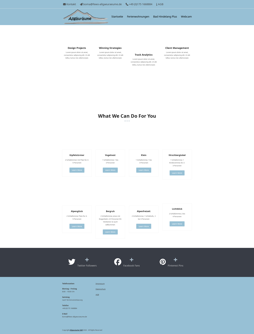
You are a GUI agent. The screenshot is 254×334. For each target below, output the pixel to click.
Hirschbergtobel (177, 155)
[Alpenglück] (77, 194)
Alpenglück (77, 211)
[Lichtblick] (177, 193)
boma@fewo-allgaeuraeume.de (102, 4)
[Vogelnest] (110, 138)
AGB (160, 4)
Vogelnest (110, 155)
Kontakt (71, 4)
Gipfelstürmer (76, 155)
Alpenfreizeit (143, 211)
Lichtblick (177, 208)
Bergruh (110, 211)
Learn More (77, 170)
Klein (143, 155)
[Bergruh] (110, 194)
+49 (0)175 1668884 (140, 4)
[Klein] (143, 138)
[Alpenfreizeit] (143, 194)
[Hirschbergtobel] (177, 138)
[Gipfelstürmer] (77, 138)
